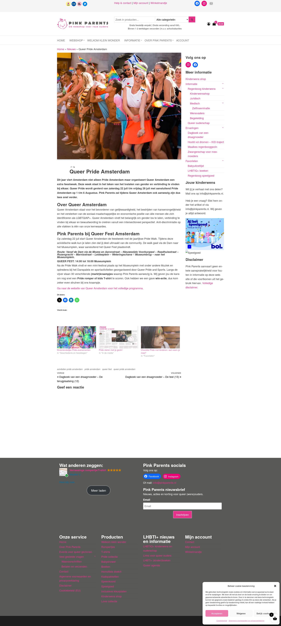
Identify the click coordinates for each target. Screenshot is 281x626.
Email (146, 500)
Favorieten (192, 161)
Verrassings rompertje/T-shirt (88, 470)
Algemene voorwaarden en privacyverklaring (246, 620)
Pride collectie (109, 556)
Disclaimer (65, 585)
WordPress (136, 621)
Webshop (76, 40)
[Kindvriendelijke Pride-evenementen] (76, 337)
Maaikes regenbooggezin (202, 147)
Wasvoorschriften (71, 561)
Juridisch (195, 98)
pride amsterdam (92, 369)
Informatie (132, 40)
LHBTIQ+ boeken (198, 170)
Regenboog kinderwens (202, 89)
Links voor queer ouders (157, 555)
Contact (63, 571)
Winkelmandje (158, 3)
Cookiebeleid (221, 620)
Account (182, 40)
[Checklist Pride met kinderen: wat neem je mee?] (160, 337)
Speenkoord (108, 581)
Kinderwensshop (200, 93)
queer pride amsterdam (124, 369)
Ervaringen (192, 128)
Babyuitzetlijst (196, 166)
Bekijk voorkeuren (265, 613)
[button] (275, 585)
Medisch (195, 103)
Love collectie (109, 601)
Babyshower (108, 561)
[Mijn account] (208, 23)
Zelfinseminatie (201, 108)
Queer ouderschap (199, 123)
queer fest (107, 369)
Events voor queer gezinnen (75, 552)
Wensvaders (197, 113)
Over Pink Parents (158, 40)
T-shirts (105, 552)
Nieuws (71, 49)
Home (61, 40)
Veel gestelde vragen (71, 556)
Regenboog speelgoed (201, 175)
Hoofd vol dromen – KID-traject (206, 142)
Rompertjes (108, 547)
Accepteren (216, 613)
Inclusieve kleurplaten (114, 591)
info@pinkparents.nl (164, 482)
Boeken (105, 566)
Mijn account (140, 3)
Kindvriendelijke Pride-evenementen (73, 349)
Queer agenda (151, 565)
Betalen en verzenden (74, 566)
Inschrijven (182, 514)
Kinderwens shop (196, 79)
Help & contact (122, 3)
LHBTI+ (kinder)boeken (157, 560)
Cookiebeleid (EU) (70, 590)
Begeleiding (197, 118)
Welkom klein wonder (103, 40)
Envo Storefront (164, 621)
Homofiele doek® (111, 571)
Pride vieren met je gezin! (110, 349)
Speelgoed (107, 586)
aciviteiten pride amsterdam (70, 369)
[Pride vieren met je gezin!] (118, 337)
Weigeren (241, 613)
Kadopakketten (110, 576)
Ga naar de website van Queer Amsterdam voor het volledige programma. (100, 288)
